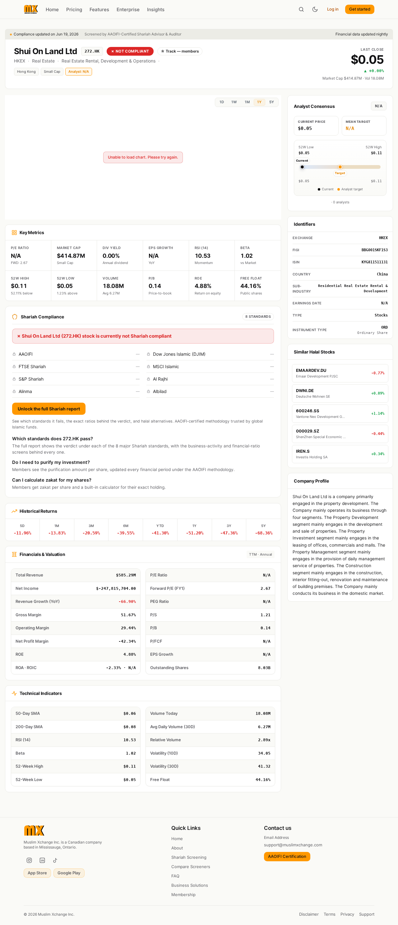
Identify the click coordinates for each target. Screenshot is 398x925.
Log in (333, 9)
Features (99, 9)
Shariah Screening (188, 857)
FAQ (175, 875)
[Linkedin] (42, 860)
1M (247, 102)
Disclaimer (309, 914)
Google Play (69, 872)
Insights (155, 9)
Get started (359, 9)
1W (234, 102)
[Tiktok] (55, 860)
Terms (330, 914)
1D (222, 102)
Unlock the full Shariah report (49, 408)
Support (366, 914)
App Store (37, 872)
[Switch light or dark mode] (315, 9)
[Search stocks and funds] (301, 9)
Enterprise (128, 9)
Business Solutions (189, 885)
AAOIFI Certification (287, 856)
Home (52, 9)
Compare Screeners (190, 866)
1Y (259, 102)
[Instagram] (29, 860)
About (177, 847)
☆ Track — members (180, 51)
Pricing (74, 9)
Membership (183, 894)
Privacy (347, 914)
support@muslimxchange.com (293, 844)
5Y (271, 102)
